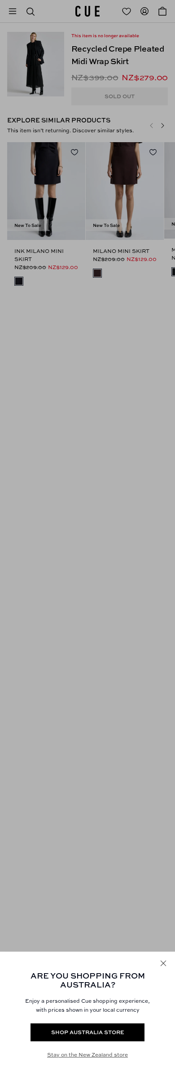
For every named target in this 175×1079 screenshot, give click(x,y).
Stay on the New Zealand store (87, 1054)
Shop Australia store (87, 1032)
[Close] (163, 963)
